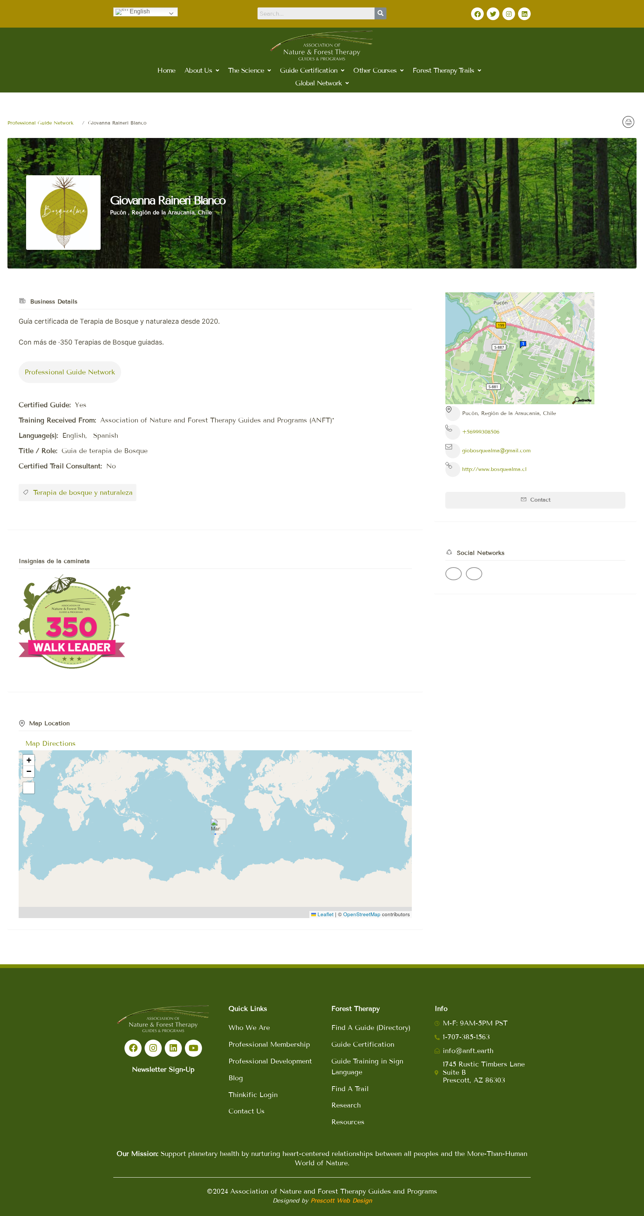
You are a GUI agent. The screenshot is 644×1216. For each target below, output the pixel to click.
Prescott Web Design (341, 1200)
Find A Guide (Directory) (370, 1028)
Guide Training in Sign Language (367, 1066)
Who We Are (249, 1028)
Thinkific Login (253, 1095)
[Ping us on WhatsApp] (474, 573)
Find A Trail (350, 1089)
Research (346, 1105)
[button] (202, 70)
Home (166, 70)
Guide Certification (362, 1044)
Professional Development (270, 1061)
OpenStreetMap (362, 914)
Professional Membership (269, 1044)
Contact (539, 500)
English (139, 11)
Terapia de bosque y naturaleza (82, 492)
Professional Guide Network (40, 123)
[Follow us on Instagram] (453, 573)
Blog (235, 1078)
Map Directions (50, 743)
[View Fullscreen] (28, 788)
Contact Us (246, 1111)
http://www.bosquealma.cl (494, 469)
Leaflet (325, 914)
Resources (347, 1122)
